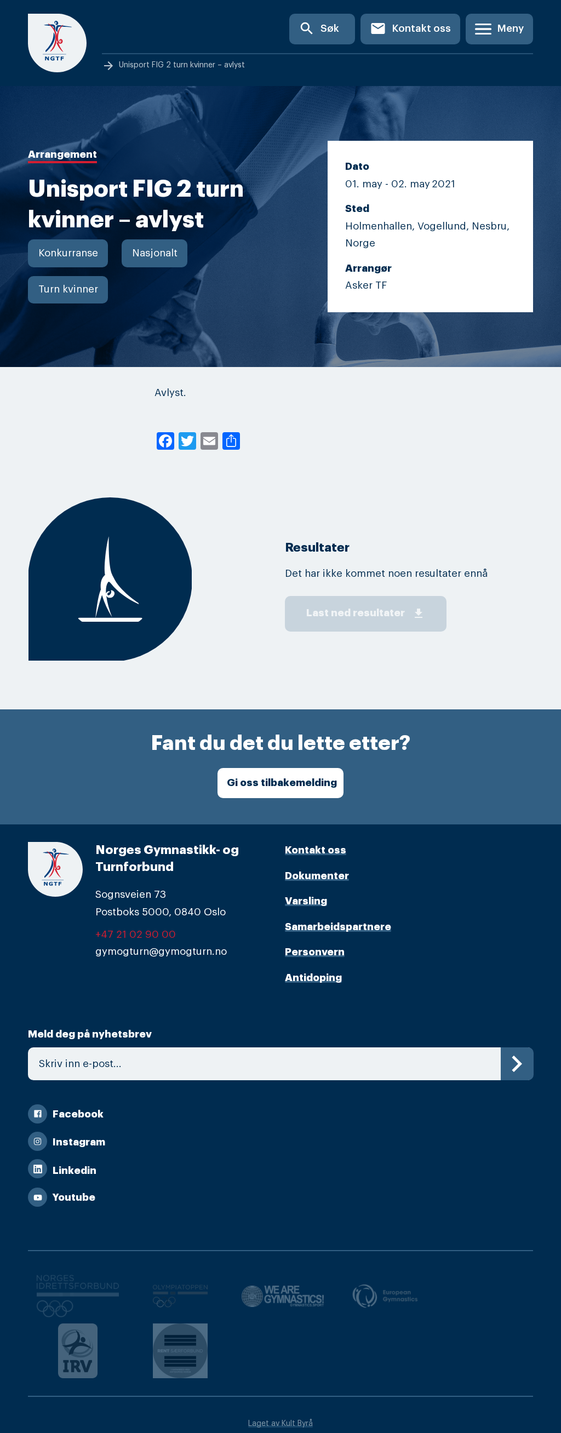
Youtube (74, 1197)
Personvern (315, 952)
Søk (319, 28)
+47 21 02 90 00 (135, 934)
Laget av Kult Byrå (280, 1424)
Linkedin (74, 1171)
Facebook (78, 1114)
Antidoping (313, 978)
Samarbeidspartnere (338, 927)
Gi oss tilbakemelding (282, 783)
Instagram (79, 1142)
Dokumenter (317, 876)
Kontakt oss (410, 28)
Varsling (306, 901)
